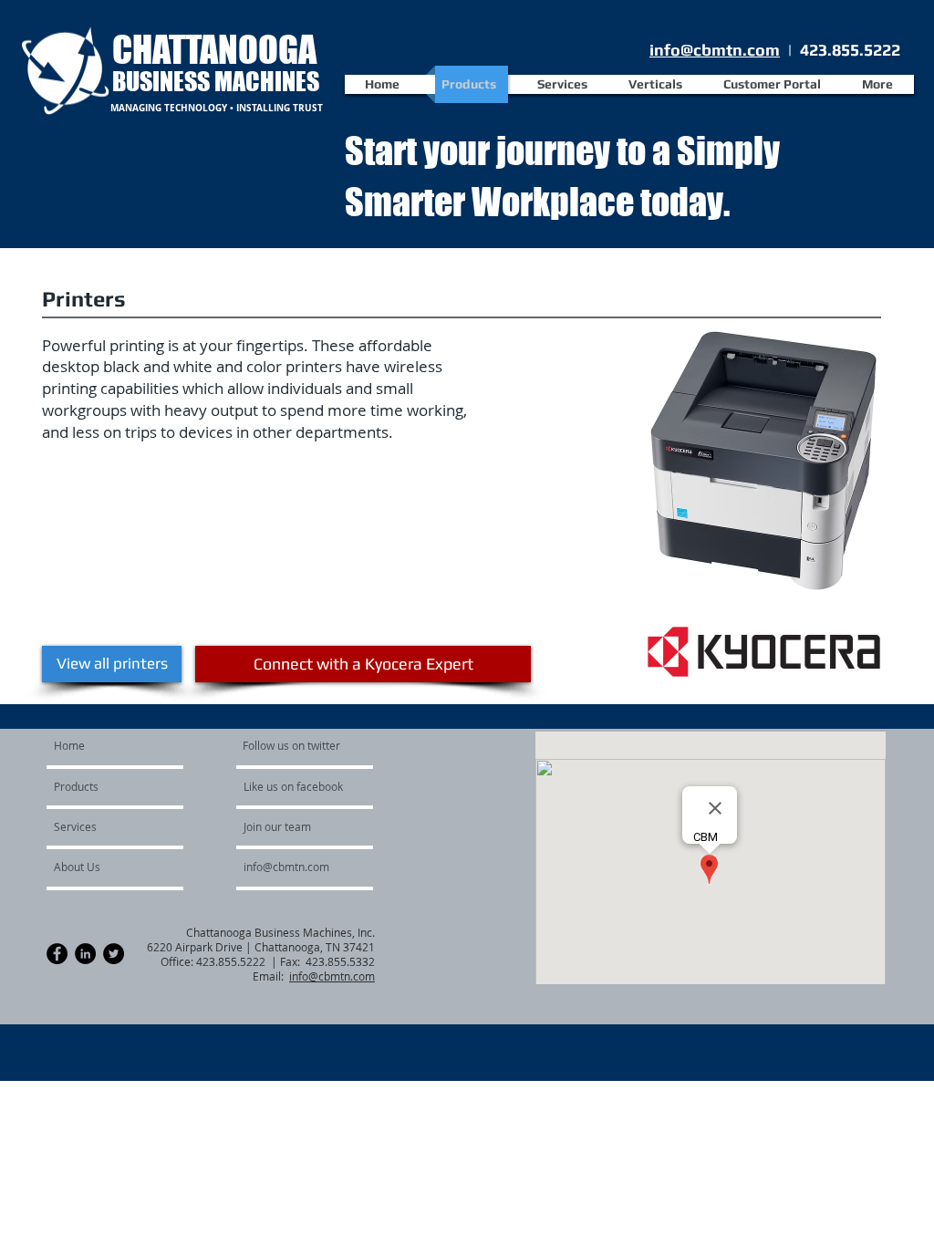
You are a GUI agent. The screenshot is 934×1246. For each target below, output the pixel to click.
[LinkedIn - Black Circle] (85, 953)
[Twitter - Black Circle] (113, 953)
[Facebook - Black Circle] (57, 953)
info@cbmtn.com (714, 49)
